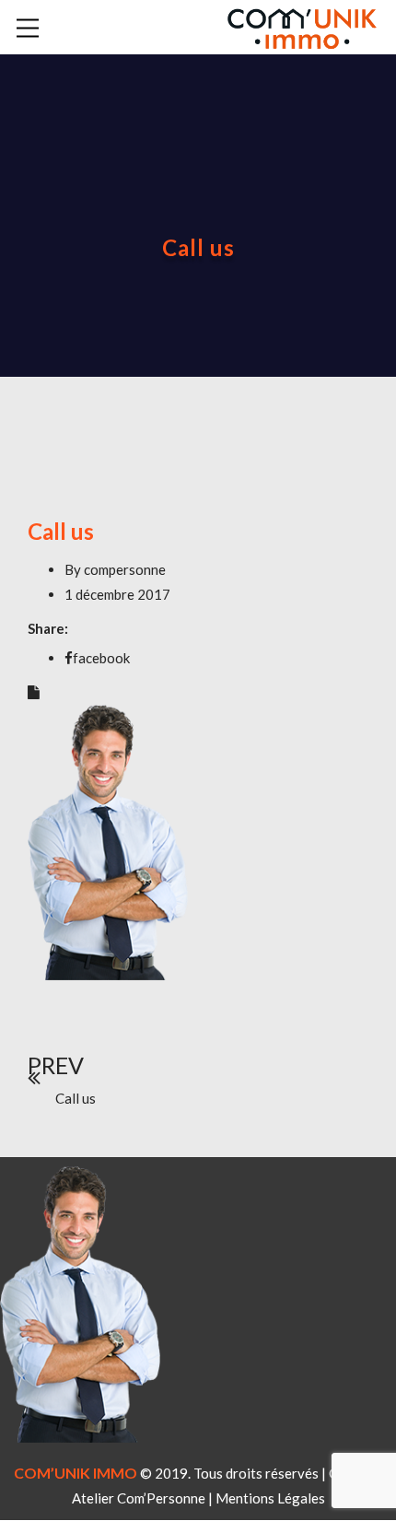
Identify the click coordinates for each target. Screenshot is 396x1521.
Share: (48, 628)
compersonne (125, 569)
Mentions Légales (270, 1498)
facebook (101, 657)
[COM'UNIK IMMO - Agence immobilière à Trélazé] (301, 25)
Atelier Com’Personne (138, 1498)
